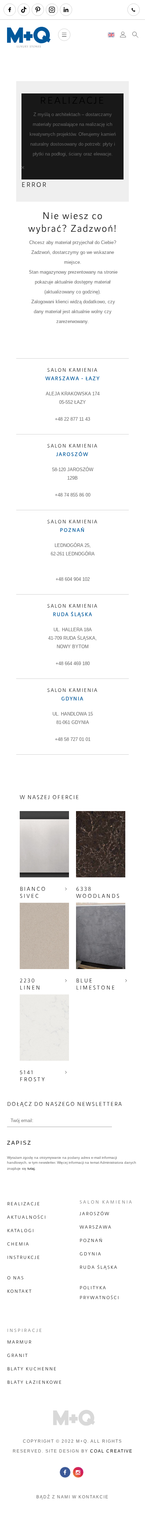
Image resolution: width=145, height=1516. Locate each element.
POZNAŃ (91, 1240)
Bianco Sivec (33, 892)
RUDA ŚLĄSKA (99, 1267)
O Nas (15, 1277)
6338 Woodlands (98, 892)
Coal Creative (111, 1451)
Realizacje (23, 1203)
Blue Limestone (96, 984)
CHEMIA (18, 1244)
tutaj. (31, 1168)
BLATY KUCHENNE (32, 1368)
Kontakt (19, 1291)
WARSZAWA (96, 1227)
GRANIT (17, 1355)
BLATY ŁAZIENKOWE (34, 1382)
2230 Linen (30, 984)
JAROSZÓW (95, 1213)
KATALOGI (20, 1230)
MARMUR (19, 1342)
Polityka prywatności (100, 1292)
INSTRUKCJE (23, 1257)
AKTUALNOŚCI (26, 1217)
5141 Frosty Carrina (35, 1079)
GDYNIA (91, 1253)
